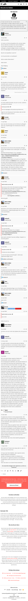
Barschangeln (10, 531)
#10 (26, 246)
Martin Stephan (8, 324)
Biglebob (6, 351)
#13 (26, 297)
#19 (26, 445)
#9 (26, 223)
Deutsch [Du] (14, 587)
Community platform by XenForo (14, 594)
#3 (26, 100)
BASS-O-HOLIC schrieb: (7, 184)
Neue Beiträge (15, 589)
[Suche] (26, 4)
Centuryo (7, 33)
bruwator (7, 117)
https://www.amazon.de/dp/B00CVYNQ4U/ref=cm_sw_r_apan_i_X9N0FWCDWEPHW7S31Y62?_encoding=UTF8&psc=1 (14, 156)
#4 (26, 121)
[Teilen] (24, 38)
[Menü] (1, 4)
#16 (26, 341)
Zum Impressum (7, 573)
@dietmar (13, 160)
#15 (26, 329)
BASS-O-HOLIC (8, 141)
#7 (26, 181)
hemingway (7, 441)
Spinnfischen (13, 529)
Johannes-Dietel (14, 485)
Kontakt (8, 589)
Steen (6, 281)
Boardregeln (23, 1)
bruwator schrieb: (6, 249)
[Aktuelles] (24, 4)
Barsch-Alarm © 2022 (14, 596)
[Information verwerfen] (26, 21)
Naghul (6, 410)
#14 (26, 311)
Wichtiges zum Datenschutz (14, 575)
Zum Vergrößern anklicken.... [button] (14, 195)
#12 (26, 286)
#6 (26, 145)
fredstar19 (7, 95)
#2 (26, 77)
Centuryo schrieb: (6, 106)
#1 (26, 37)
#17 (26, 356)
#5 (26, 135)
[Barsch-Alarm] (5, 590)
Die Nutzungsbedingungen (20, 573)
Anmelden (3, 1)
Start (20, 589)
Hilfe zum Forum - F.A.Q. (9, 578)
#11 (26, 267)
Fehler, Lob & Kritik (21, 578)
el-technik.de (11, 597)
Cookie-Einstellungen (14, 580)
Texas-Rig (15, 558)
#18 (26, 414)
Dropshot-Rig (10, 558)
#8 (26, 206)
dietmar (6, 72)
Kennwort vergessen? (13, 1)
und (8, 259)
